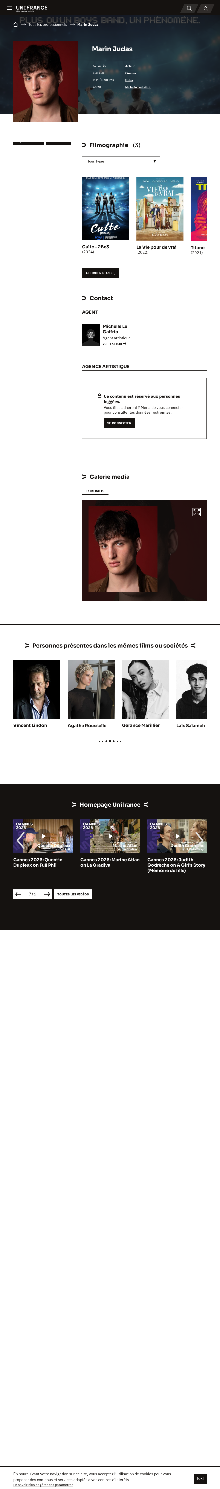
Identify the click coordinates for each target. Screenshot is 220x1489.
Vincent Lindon (30, 725)
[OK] (200, 1479)
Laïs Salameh (190, 725)
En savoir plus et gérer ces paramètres (43, 1485)
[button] (196, 513)
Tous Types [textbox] (96, 161)
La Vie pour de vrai (156, 247)
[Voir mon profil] (205, 8)
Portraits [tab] (95, 491)
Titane (198, 247)
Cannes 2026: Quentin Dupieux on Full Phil (38, 862)
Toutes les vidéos (73, 894)
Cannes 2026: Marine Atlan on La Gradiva (110, 862)
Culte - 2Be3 (95, 247)
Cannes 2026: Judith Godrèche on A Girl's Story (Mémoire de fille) (176, 865)
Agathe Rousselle (87, 725)
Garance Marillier (141, 725)
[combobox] (121, 161)
